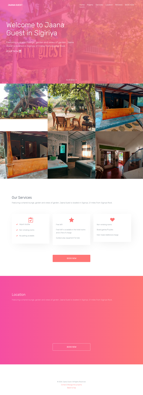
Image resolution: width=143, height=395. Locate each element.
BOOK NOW (129, 5)
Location (109, 5)
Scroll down (70, 80)
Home (82, 5)
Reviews (118, 5)
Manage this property (75, 385)
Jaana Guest (15, 5)
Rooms (90, 5)
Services (99, 5)
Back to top (71, 388)
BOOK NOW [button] (71, 258)
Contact (63, 385)
